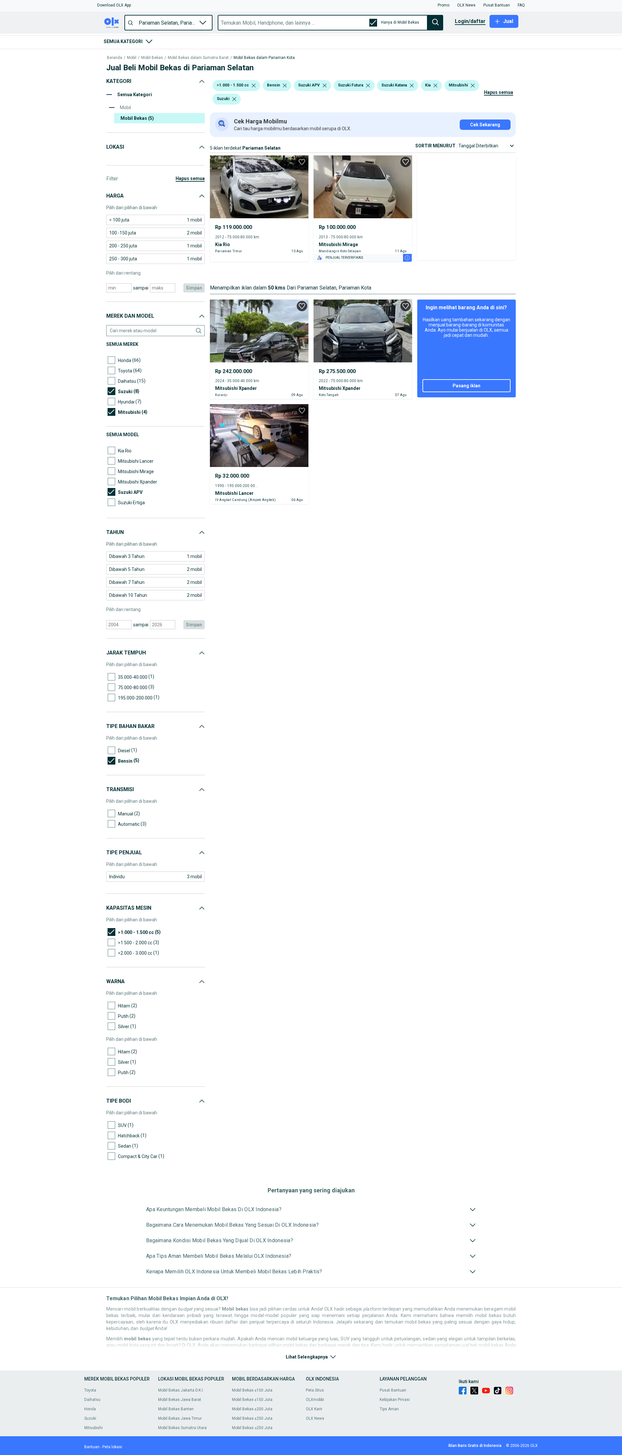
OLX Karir (314, 1409)
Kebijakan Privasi (395, 1399)
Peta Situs (315, 1390)
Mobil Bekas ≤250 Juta (252, 1418)
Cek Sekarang (485, 124)
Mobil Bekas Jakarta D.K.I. (181, 1390)
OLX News (315, 1418)
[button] (114, 5)
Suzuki (90, 1418)
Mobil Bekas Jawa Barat (179, 1399)
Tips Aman (389, 1409)
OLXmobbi (315, 1399)
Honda (90, 1409)
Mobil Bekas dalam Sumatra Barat (198, 58)
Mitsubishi (93, 1428)
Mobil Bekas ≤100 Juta (252, 1390)
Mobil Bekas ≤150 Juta (252, 1399)
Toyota (90, 1390)
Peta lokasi (112, 1447)
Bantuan (91, 1447)
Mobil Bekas (152, 58)
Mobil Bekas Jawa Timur (180, 1418)
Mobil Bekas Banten (176, 1409)
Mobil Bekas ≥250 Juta (252, 1428)
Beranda (114, 58)
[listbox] (253, 85)
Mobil (131, 58)
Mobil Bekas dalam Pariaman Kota (264, 58)
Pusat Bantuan (393, 1390)
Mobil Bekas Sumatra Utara (182, 1428)
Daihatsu (92, 1399)
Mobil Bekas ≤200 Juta (252, 1409)
